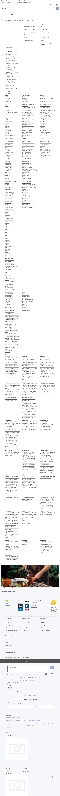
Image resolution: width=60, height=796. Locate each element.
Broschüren (43, 156)
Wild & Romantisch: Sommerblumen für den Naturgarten (11, 517)
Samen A (7, 223)
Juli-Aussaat (8, 304)
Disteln (6, 186)
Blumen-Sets (43, 130)
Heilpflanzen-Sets (44, 129)
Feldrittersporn (8, 189)
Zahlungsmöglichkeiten (29, 26)
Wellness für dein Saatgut (11, 338)
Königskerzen (8, 198)
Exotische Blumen (26, 183)
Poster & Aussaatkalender (46, 155)
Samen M (7, 235)
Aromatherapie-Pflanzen (28, 113)
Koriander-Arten (9, 156)
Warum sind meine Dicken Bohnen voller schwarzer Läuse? (47, 359)
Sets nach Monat (44, 144)
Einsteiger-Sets (43, 133)
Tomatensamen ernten (10, 342)
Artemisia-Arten (9, 140)
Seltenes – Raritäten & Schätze (29, 180)
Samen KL (7, 233)
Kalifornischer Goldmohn (11, 193)
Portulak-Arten (8, 169)
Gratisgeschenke (45, 37)
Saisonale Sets (43, 138)
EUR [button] (40, 4)
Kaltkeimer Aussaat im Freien (12, 318)
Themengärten (26, 177)
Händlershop (27, 34)
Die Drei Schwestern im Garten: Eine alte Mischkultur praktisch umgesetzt (29, 388)
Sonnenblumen (8, 212)
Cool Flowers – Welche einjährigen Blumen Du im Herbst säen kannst (28, 478)
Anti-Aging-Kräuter (27, 116)
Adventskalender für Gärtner (47, 98)
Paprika (6, 120)
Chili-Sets (42, 124)
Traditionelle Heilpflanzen (28, 107)
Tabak (6, 286)
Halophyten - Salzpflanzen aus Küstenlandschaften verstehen (29, 393)
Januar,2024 (43, 540)
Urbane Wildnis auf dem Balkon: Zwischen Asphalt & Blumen (11, 437)
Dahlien (7, 184)
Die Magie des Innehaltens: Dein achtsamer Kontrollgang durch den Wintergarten (47, 428)
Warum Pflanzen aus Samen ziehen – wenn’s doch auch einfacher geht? (12, 453)
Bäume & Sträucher (9, 260)
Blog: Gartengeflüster (29, 40)
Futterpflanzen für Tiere (28, 156)
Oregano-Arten (8, 166)
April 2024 (24, 540)
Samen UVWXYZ (9, 246)
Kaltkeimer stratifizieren (11, 319)
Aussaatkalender (9, 293)
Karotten (7, 110)
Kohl (6, 113)
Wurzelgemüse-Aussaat (10, 324)
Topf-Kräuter (25, 101)
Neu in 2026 (25, 190)
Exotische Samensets (10, 289)
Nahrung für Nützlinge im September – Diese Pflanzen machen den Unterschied (12, 482)
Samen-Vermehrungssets (46, 136)
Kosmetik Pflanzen (26, 118)
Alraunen (7, 267)
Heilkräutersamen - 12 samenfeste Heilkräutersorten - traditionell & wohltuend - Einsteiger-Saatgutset (12, 70)
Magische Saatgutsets (45, 120)
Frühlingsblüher (26, 175)
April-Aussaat (8, 299)
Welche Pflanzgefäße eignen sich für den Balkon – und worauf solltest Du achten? (47, 391)
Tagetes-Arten (8, 177)
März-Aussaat (8, 298)
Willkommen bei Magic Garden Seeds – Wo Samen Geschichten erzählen (46, 543)
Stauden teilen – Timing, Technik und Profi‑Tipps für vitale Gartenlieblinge (29, 416)
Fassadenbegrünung (27, 152)
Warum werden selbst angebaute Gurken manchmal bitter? (29, 378)
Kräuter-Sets (43, 127)
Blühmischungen (26, 163)
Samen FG (7, 230)
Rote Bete (7, 123)
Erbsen (6, 106)
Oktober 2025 (25, 450)
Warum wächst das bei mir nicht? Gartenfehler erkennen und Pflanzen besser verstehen (47, 367)
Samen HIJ (7, 232)
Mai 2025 (7, 496)
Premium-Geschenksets (46, 115)
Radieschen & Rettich (10, 121)
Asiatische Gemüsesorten (28, 123)
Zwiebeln (7, 133)
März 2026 (42, 382)
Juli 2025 (24, 475)
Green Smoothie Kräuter (28, 197)
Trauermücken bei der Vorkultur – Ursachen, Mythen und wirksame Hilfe (12, 446)
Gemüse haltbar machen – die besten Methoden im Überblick (12, 492)
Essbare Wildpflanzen (27, 129)
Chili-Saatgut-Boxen (45, 106)
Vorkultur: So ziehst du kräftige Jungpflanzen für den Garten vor (29, 499)
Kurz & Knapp (25, 295)
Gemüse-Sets (43, 121)
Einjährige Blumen (26, 164)
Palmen (6, 283)
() (16, 691)
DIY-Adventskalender (45, 150)
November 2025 (9, 450)
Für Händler (25, 307)
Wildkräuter (25, 206)
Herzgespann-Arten (9, 153)
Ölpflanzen (25, 198)
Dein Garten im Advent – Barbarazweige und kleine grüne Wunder (28, 519)
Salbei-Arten (8, 172)
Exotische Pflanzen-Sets (45, 132)
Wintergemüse (26, 133)
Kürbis (6, 115)
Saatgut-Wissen (8, 327)
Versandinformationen (29, 29)
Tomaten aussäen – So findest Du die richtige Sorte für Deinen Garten (12, 442)
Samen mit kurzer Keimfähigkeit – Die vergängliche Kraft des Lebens (47, 423)
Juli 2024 (7, 540)
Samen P (7, 240)
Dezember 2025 (44, 420)
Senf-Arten (7, 175)
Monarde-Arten (8, 164)
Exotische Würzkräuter (27, 207)
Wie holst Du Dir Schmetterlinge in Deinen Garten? (28, 543)
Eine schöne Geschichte (10, 347)
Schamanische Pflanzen (28, 143)
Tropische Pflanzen (9, 287)
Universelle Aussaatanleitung (12, 315)
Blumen (7, 183)
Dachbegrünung (26, 150)
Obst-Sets (42, 126)
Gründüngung (25, 155)
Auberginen (8, 100)
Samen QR (7, 241)
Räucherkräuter (26, 141)
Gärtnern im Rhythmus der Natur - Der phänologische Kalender (12, 536)
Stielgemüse (8, 127)
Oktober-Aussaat (9, 309)
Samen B (7, 224)
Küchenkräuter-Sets (10, 180)
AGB (42, 26)
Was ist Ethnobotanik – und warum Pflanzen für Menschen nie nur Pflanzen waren (29, 408)
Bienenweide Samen (27, 149)
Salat (6, 124)
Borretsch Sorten (9, 143)
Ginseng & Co (8, 150)
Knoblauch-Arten (9, 155)
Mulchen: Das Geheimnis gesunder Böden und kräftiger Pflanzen (47, 507)
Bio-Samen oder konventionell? (12, 336)
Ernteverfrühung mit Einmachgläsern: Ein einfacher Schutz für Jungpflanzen (12, 423)
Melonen (7, 250)
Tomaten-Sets (43, 123)
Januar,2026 (25, 420)
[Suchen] (57, 8)
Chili (6, 104)
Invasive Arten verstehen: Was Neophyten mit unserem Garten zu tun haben (29, 359)
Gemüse (7, 96)
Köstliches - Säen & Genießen (29, 120)
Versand (27, 657)
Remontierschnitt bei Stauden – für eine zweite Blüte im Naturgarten (28, 482)
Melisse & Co (8, 161)
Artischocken (8, 98)
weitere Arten (8, 275)
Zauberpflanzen (26, 144)
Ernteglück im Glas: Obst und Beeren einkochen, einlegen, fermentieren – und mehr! (47, 470)
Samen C (7, 226)
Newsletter (26, 43)
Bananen (7, 280)
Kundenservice (26, 296)
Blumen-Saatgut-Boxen (45, 104)
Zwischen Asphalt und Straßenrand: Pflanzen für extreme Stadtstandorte (11, 359)
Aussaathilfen (8, 313)
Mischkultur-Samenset (27, 130)
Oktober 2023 (8, 555)
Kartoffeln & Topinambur (11, 112)
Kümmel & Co (8, 160)
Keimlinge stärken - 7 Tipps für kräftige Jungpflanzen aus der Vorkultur (29, 423)
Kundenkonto (25, 298)
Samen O (7, 238)
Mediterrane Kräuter (27, 204)
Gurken (6, 109)
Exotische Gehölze (9, 264)
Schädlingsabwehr (26, 153)
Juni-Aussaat (8, 302)
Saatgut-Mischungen (27, 103)
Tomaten (7, 129)
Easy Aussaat (9, 47)
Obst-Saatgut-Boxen (45, 112)
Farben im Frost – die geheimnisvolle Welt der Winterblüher (28, 453)
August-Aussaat (9, 305)
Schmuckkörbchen (9, 210)
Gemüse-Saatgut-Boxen (45, 107)
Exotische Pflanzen (9, 278)
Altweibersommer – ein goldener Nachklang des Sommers (11, 487)
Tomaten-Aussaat (9, 321)
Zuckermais (7, 116)
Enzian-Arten (8, 147)
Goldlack (7, 190)
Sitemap (43, 40)
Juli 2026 (24, 356)
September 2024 (44, 511)
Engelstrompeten (9, 270)
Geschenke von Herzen (45, 141)
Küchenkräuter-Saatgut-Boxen (47, 110)
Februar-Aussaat (9, 296)
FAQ (23, 293)
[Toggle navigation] (3, 4)
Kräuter (7, 136)
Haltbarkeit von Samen (10, 333)
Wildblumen (8, 215)
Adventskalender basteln (46, 101)
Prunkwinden (8, 206)
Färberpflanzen (26, 192)
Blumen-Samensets (9, 218)
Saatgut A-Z (7, 221)
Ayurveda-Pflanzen (27, 112)
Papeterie (42, 146)
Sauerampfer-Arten (9, 173)
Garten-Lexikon (8, 350)
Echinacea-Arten (9, 146)
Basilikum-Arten (9, 141)
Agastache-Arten (9, 138)
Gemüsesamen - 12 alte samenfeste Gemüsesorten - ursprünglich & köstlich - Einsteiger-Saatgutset (12, 53)
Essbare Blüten (26, 203)
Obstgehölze (8, 261)
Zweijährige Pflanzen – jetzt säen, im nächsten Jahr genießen (29, 364)
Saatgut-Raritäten (26, 181)
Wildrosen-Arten (9, 263)
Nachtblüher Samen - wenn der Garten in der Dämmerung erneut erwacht (29, 170)
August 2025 (8, 475)
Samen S (7, 243)
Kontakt (43, 34)
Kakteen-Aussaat (9, 326)
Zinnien (7, 217)
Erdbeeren (7, 249)
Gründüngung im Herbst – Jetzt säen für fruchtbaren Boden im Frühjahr (47, 461)
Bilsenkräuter (8, 269)
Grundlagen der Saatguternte (12, 339)
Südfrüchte (7, 254)
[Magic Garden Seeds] (12, 4)
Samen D (7, 227)
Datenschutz (44, 29)
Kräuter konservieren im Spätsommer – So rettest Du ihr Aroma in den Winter (12, 478)
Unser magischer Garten (11, 556)
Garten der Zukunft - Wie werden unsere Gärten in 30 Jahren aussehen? (47, 547)
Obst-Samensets (9, 258)
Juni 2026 (42, 356)
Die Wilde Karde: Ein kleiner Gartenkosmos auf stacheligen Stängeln (29, 368)
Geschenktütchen (44, 149)
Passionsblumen (9, 284)
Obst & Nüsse (8, 247)
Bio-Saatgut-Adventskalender (47, 100)
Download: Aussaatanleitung (12, 316)
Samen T (7, 244)
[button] (44, 4)
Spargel (7, 126)
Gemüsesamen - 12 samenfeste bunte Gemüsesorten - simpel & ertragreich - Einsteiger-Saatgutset (12, 62)
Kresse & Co (8, 158)
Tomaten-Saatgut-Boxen (46, 113)
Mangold (7, 118)
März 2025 (42, 496)
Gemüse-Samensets (10, 135)
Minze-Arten (8, 163)
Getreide (7, 107)
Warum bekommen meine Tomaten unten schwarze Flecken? (29, 373)
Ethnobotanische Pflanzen (11, 266)
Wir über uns (27, 24)
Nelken (6, 204)
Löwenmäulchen (9, 201)
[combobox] (8, 689)
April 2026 (24, 382)
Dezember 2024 (26, 511)
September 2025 (44, 450)
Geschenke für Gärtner (45, 103)
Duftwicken (7, 187)
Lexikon (25, 37)
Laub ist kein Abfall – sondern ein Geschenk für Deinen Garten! (46, 457)
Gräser (24, 166)
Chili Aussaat (8, 322)
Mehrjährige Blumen (27, 167)
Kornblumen (8, 200)
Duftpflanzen (25, 173)
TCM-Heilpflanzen (26, 110)
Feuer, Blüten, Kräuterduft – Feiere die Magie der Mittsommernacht (47, 374)
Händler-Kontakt (26, 310)
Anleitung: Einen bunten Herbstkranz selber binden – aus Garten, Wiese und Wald (47, 466)
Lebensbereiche (9, 220)
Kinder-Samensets (44, 135)
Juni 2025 (42, 475)
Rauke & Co (7, 170)
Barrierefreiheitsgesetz (29, 32)
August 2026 (8, 356)
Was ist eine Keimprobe (10, 335)
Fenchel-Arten (8, 149)
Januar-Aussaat (8, 295)
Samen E (7, 229)
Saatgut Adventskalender (46, 96)
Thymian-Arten (8, 178)
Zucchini (7, 132)
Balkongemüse (26, 124)
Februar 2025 (8, 511)
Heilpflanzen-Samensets (11, 181)
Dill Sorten (7, 144)
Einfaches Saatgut (26, 100)
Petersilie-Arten (8, 167)
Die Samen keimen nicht (11, 329)
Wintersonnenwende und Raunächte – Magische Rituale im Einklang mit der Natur (29, 514)
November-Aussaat (9, 310)
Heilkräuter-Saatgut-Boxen (46, 109)
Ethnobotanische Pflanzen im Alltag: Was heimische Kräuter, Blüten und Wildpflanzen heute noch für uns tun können (12, 399)
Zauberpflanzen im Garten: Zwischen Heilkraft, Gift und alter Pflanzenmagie (29, 403)
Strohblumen (8, 213)
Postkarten (42, 147)
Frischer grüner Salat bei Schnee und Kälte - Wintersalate (11, 543)
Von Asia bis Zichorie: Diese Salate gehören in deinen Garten (47, 502)
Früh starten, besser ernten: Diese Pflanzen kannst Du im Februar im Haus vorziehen (29, 428)
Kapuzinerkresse (9, 195)
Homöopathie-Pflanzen (28, 115)
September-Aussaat (9, 307)
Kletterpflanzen (8, 197)
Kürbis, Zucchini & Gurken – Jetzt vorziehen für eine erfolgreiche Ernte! (12, 525)
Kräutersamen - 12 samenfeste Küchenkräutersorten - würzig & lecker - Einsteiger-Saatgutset (11, 79)
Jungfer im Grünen (9, 192)
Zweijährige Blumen (27, 178)
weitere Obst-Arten (9, 257)
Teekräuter (25, 109)
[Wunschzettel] (47, 4)
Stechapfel (7, 272)
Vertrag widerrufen (11, 652)
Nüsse (6, 255)
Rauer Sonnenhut (9, 207)
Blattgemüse (8, 101)
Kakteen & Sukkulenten (10, 281)
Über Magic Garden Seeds (11, 344)
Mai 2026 (7, 382)
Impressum (44, 24)
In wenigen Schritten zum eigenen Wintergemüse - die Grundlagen (12, 547)
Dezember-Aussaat (9, 312)
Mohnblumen (8, 203)
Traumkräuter (25, 138)
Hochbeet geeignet (27, 132)
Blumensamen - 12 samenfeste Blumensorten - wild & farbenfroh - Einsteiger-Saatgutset (12, 88)
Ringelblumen (8, 209)
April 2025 (24, 496)
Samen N (7, 237)
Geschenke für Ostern (45, 143)
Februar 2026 (8, 420)
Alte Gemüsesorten (27, 121)
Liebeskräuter (25, 140)
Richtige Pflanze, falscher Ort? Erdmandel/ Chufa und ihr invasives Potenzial (11, 373)
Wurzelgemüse (8, 130)
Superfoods (25, 195)
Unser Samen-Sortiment (11, 559)
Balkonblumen (25, 161)
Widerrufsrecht (45, 32)
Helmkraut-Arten (9, 152)
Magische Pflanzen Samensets (12, 277)
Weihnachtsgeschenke (45, 140)
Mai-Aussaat (8, 301)
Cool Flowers (25, 193)
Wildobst (7, 252)
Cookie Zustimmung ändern (46, 43)
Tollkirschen (8, 274)
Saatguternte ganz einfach (11, 341)
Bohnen (7, 103)
